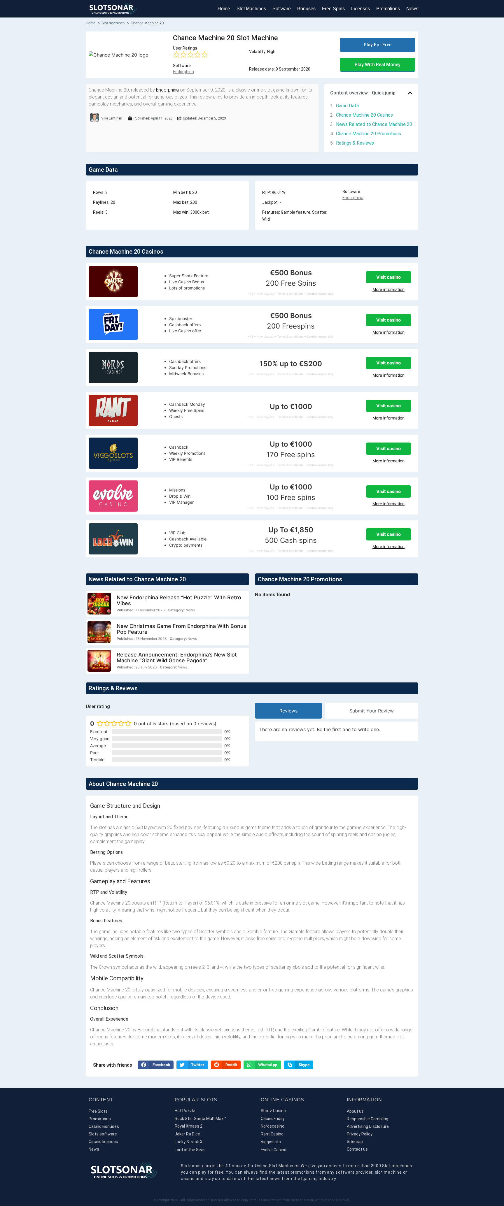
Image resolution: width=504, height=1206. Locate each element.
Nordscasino (272, 1126)
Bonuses (306, 8)
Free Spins (333, 8)
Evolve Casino (273, 1149)
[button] (410, 93)
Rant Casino (272, 1134)
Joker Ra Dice (187, 1134)
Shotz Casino (273, 1110)
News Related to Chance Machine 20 (374, 124)
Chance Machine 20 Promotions (368, 133)
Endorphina (183, 71)
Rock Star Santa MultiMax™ (200, 1118)
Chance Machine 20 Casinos (364, 115)
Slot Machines (251, 8)
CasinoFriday (273, 1118)
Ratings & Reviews (355, 143)
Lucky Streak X (188, 1142)
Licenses (360, 8)
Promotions (388, 8)
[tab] (288, 711)
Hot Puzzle (185, 1110)
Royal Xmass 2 (188, 1126)
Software (281, 8)
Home (224, 8)
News (412, 8)
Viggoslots (271, 1142)
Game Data (347, 105)
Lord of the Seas (190, 1149)
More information (388, 289)
